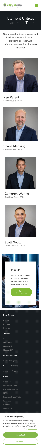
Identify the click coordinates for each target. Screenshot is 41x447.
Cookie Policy (32, 429)
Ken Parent (11, 97)
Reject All (20, 442)
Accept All (20, 435)
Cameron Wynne (17, 194)
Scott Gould (13, 242)
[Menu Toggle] (36, 5)
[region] (20, 430)
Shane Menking (14, 146)
